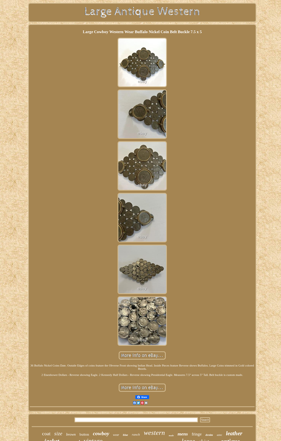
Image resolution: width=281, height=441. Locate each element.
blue (125, 434)
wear (116, 434)
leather (234, 433)
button (84, 434)
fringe (197, 434)
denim (209, 434)
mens (183, 433)
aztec (219, 435)
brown (71, 434)
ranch (136, 434)
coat (46, 433)
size (58, 433)
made (171, 435)
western (154, 432)
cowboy (101, 433)
